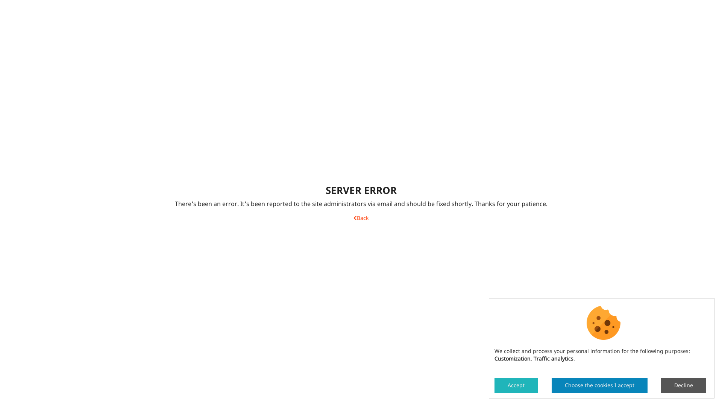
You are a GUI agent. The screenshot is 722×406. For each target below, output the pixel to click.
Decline (683, 385)
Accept (516, 385)
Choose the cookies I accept (599, 385)
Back (363, 218)
